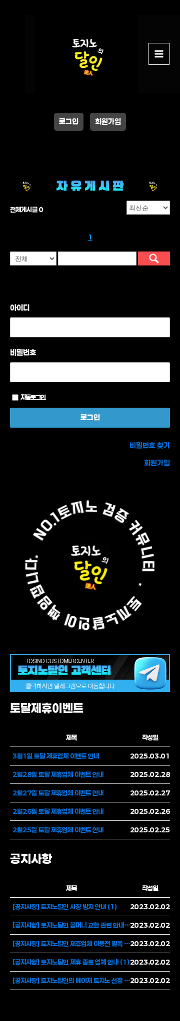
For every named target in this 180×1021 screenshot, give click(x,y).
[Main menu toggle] (159, 54)
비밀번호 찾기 (150, 445)
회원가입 (108, 121)
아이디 (20, 307)
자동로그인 (33, 397)
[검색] (154, 258)
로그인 (68, 121)
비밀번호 (23, 352)
